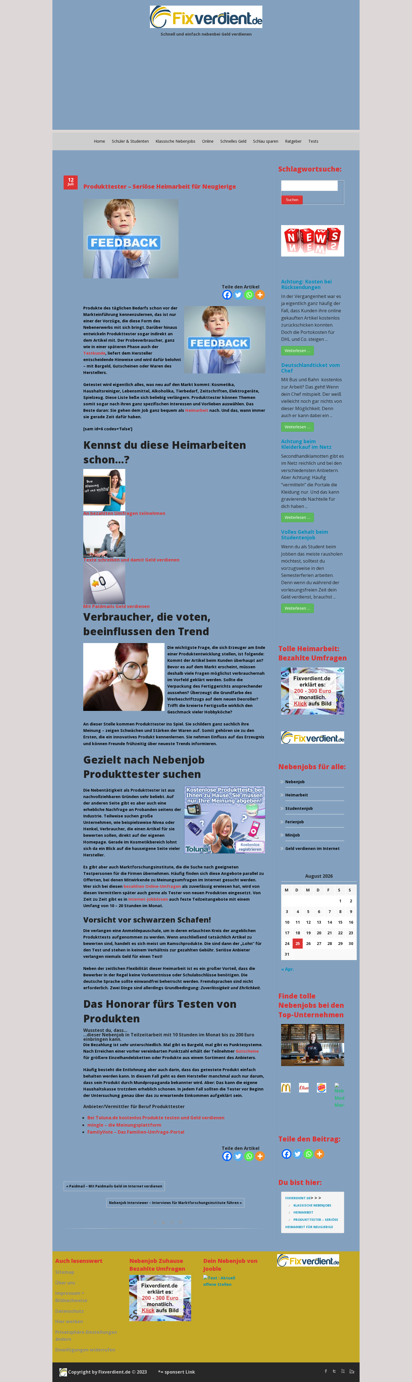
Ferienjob (294, 821)
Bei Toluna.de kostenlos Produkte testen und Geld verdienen (155, 1118)
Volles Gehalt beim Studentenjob (304, 534)
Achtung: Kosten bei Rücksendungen (306, 284)
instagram (351, 1371)
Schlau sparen (265, 141)
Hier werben (69, 1321)
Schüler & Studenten (130, 141)
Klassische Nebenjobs (175, 141)
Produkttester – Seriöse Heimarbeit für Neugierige (159, 186)
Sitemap (64, 1272)
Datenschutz (69, 1311)
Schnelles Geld (233, 141)
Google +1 (172, 1222)
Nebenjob (295, 781)
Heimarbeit (196, 410)
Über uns (65, 1283)
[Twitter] (238, 295)
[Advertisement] (206, 90)
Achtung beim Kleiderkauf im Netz (306, 444)
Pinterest (180, 1222)
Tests (313, 141)
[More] (260, 295)
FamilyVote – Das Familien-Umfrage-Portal (135, 1132)
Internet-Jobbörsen (148, 899)
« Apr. (287, 969)
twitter (334, 1371)
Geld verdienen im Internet (312, 848)
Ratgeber (293, 141)
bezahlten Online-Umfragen (152, 886)
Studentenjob (299, 808)
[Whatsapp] (249, 295)
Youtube (343, 1371)
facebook (155, 1222)
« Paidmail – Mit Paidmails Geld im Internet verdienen (114, 1186)
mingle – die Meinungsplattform (124, 1125)
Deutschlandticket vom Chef (310, 368)
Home (99, 141)
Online (208, 141)
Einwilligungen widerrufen (85, 1350)
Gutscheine (247, 1051)
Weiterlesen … (297, 350)
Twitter (163, 1222)
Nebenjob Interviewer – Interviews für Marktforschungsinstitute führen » (175, 1202)
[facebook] (326, 1371)
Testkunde (94, 353)
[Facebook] (227, 295)
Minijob (292, 835)
